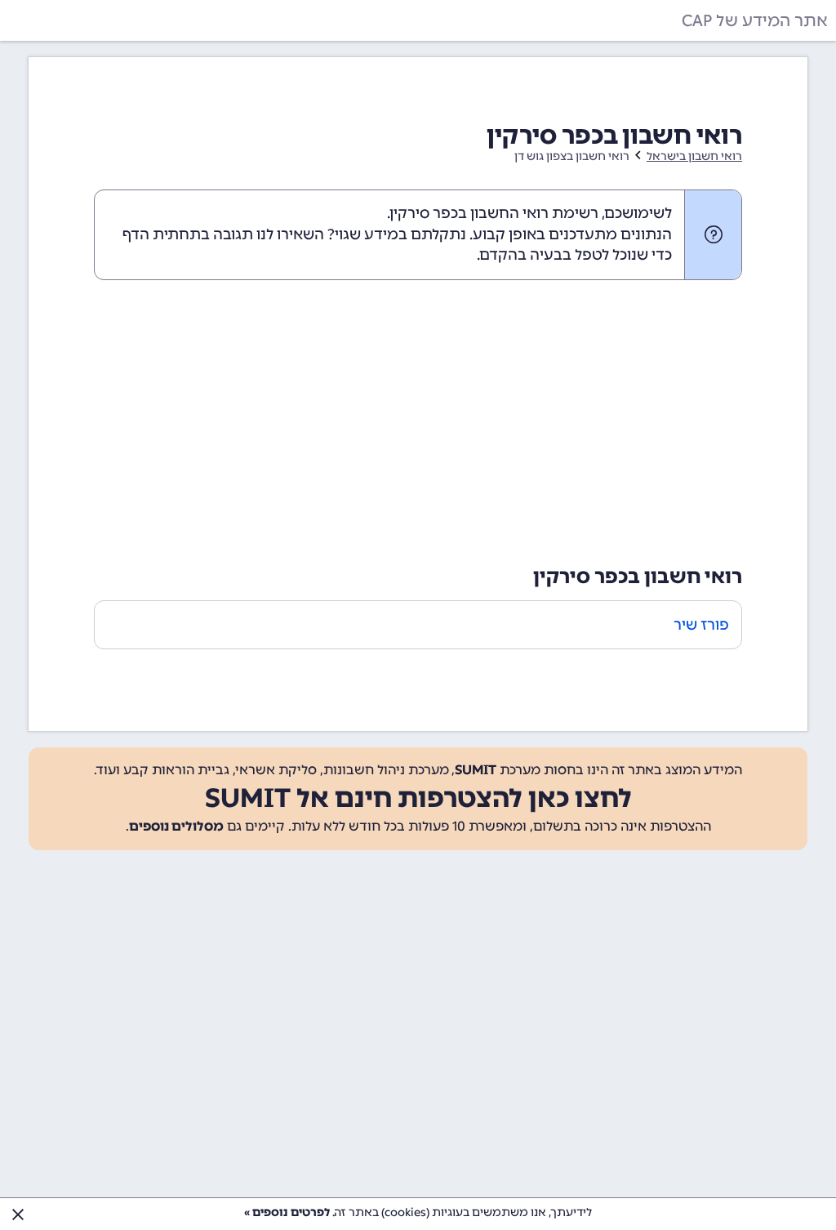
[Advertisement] (418, 419)
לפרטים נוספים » (287, 1212)
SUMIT (475, 770)
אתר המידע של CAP (755, 20)
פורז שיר (701, 625)
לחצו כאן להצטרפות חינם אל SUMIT (418, 797)
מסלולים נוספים (176, 826)
